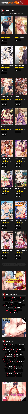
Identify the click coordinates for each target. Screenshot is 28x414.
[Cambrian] (7, 116)
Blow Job (14, 305)
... (7, 264)
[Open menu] (25, 2)
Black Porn (9, 368)
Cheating (19, 307)
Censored (10, 307)
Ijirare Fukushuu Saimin (7, 158)
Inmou (3, 35)
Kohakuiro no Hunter (21, 188)
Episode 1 (4, 42)
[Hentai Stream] (10, 2)
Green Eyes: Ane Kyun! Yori (7, 188)
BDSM (13, 300)
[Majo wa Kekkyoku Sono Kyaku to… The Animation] (7, 55)
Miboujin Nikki (19, 127)
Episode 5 (18, 104)
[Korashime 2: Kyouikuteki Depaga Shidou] (7, 86)
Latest (3, 13)
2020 (7, 344)
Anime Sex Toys (19, 356)
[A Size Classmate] (7, 240)
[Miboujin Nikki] (21, 116)
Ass (6, 359)
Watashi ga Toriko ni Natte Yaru (7, 220)
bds (7, 361)
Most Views (17, 13)
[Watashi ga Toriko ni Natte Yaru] (7, 210)
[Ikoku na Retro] (21, 25)
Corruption (19, 309)
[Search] (21, 2)
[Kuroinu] (21, 86)
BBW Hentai (22, 359)
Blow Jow (19, 373)
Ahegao (16, 297)
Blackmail (9, 371)
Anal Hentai (22, 349)
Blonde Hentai (19, 371)
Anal (23, 297)
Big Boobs (10, 302)
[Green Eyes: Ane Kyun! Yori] (7, 178)
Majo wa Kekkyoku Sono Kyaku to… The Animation (7, 65)
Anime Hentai (19, 354)
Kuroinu (17, 96)
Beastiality (21, 300)
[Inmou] (7, 25)
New (22, 13)
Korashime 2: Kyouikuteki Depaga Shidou (7, 96)
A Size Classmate (6, 250)
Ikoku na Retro (19, 35)
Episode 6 (18, 101)
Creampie (14, 312)
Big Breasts (19, 302)
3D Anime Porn (20, 344)
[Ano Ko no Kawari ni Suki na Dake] (21, 148)
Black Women (19, 368)
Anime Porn (9, 356)
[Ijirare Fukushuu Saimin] (7, 148)
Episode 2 (4, 40)
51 (22, 264)
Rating (11, 13)
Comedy (10, 309)
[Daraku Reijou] (21, 55)
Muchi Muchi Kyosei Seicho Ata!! (21, 220)
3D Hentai (8, 297)
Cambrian (4, 127)
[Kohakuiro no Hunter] (21, 178)
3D (12, 344)
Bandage (12, 359)
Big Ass (10, 364)
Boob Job (19, 376)
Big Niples (9, 366)
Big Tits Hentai (19, 366)
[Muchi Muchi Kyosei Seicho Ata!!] (21, 210)
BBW (7, 300)
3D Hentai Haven (19, 347)
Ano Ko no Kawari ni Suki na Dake (21, 158)
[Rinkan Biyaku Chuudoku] (21, 240)
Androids (11, 351)
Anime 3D (9, 354)
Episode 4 (4, 101)
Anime (19, 351)
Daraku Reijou (19, 65)
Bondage (10, 376)
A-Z (7, 13)
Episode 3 (4, 104)
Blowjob (23, 305)
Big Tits (7, 305)
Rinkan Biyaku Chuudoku (21, 250)
